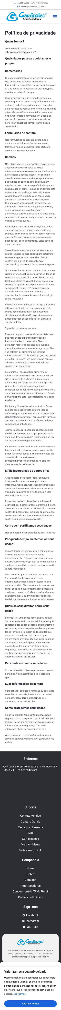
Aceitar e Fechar (30, 1003)
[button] (54, 16)
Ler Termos (20, 994)
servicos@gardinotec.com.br (31, 653)
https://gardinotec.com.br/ (21, 52)
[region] (30, 988)
